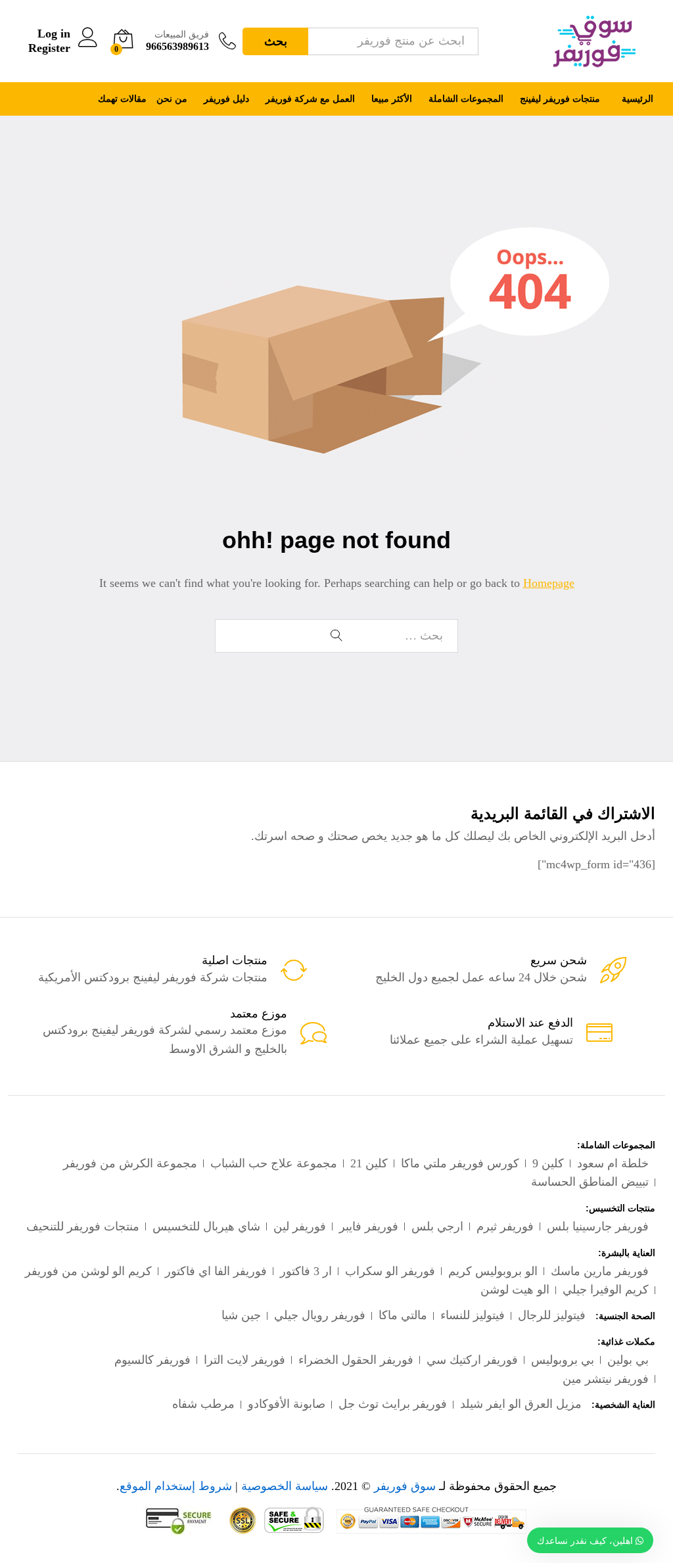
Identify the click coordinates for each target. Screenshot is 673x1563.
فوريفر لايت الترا (244, 1359)
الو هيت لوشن (514, 1289)
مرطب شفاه (203, 1404)
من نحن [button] (171, 99)
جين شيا (241, 1315)
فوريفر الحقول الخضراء (355, 1359)
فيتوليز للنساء (472, 1315)
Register (49, 48)
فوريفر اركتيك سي (472, 1359)
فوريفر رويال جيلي (319, 1315)
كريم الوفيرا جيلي (606, 1289)
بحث (275, 41)
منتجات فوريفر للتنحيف (82, 1226)
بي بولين (628, 1359)
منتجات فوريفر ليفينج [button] (560, 99)
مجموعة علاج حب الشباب (273, 1163)
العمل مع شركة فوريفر (310, 99)
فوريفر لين (299, 1226)
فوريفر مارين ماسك (600, 1271)
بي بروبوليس (562, 1359)
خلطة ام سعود (613, 1163)
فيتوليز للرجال (552, 1315)
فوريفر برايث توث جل (392, 1404)
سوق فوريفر (403, 1486)
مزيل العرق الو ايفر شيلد (521, 1404)
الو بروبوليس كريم (493, 1271)
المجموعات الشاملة (466, 99)
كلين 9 (548, 1163)
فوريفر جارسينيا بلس (598, 1226)
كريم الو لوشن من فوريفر (88, 1271)
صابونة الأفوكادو (286, 1404)
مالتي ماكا (403, 1315)
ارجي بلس (437, 1226)
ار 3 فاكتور (306, 1271)
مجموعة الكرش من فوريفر (130, 1163)
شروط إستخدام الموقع (176, 1486)
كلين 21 (369, 1163)
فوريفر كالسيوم (152, 1359)
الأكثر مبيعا (391, 99)
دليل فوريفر (226, 99)
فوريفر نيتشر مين (606, 1379)
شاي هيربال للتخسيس (206, 1226)
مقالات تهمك (122, 99)
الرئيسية (637, 99)
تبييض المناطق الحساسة (590, 1181)
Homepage (548, 583)
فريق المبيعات (181, 34)
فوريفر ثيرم (505, 1226)
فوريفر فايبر (368, 1226)
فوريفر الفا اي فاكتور (216, 1271)
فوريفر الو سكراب (390, 1271)
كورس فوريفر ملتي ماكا (460, 1163)
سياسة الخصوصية (284, 1486)
